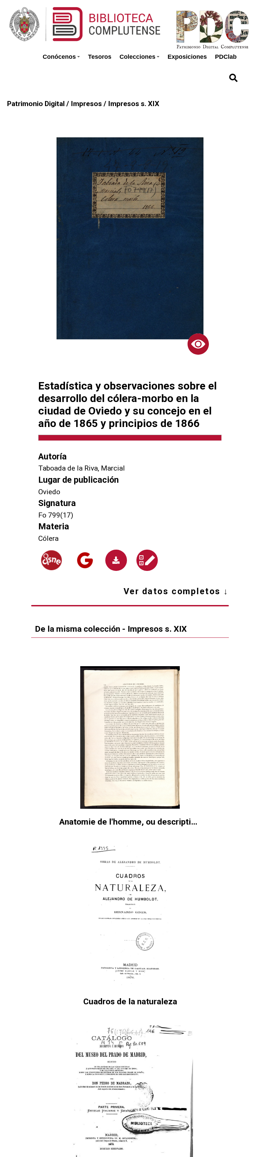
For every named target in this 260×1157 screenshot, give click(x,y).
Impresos (86, 103)
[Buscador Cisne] (51, 560)
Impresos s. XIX (133, 103)
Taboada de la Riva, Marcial (81, 468)
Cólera (48, 538)
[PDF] (116, 560)
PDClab (226, 56)
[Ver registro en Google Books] (85, 560)
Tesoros (99, 56)
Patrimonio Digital (36, 103)
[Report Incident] (147, 560)
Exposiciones (187, 56)
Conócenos (59, 56)
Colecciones (137, 56)
